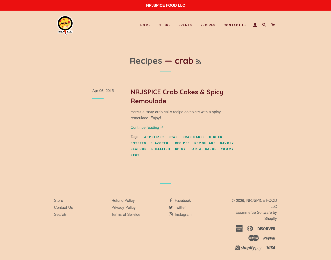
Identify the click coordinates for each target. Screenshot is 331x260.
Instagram (183, 214)
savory (227, 143)
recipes (182, 143)
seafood (139, 149)
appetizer (154, 137)
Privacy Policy (123, 207)
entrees (138, 143)
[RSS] (198, 62)
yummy (227, 149)
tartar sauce (203, 149)
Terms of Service (125, 214)
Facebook (182, 200)
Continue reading (145, 127)
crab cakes (193, 137)
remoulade (205, 143)
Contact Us (63, 207)
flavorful (161, 143)
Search (60, 214)
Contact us (235, 25)
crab (173, 137)
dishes (215, 137)
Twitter (180, 207)
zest (135, 155)
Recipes (208, 25)
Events (186, 25)
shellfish (161, 149)
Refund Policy (123, 200)
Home (145, 25)
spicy (180, 149)
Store (165, 25)
